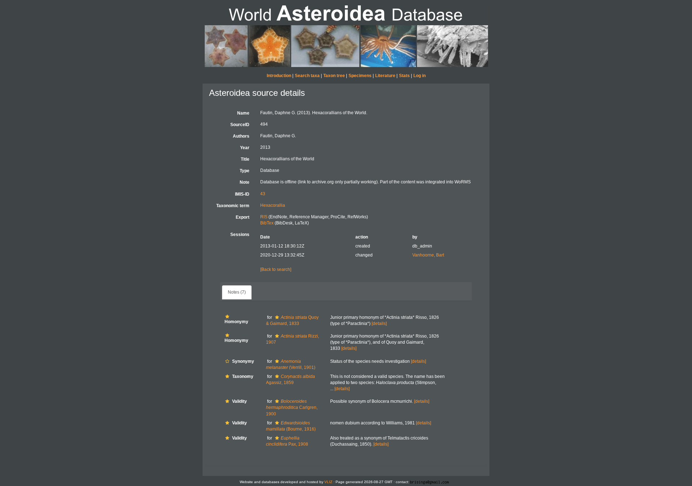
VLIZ (328, 482)
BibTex (267, 223)
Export (242, 217)
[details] (379, 323)
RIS (263, 216)
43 (262, 193)
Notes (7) (237, 292)
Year (244, 147)
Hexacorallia (272, 205)
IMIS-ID (242, 194)
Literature (385, 75)
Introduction (279, 75)
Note (244, 182)
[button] (227, 317)
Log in (419, 75)
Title (245, 159)
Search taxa (307, 75)
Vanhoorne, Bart (428, 255)
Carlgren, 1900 (292, 407)
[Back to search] (275, 269)
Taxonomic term (232, 205)
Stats (404, 75)
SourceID (239, 124)
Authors (241, 136)
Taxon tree (334, 75)
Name (243, 113)
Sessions (239, 234)
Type (244, 170)
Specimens (360, 75)
